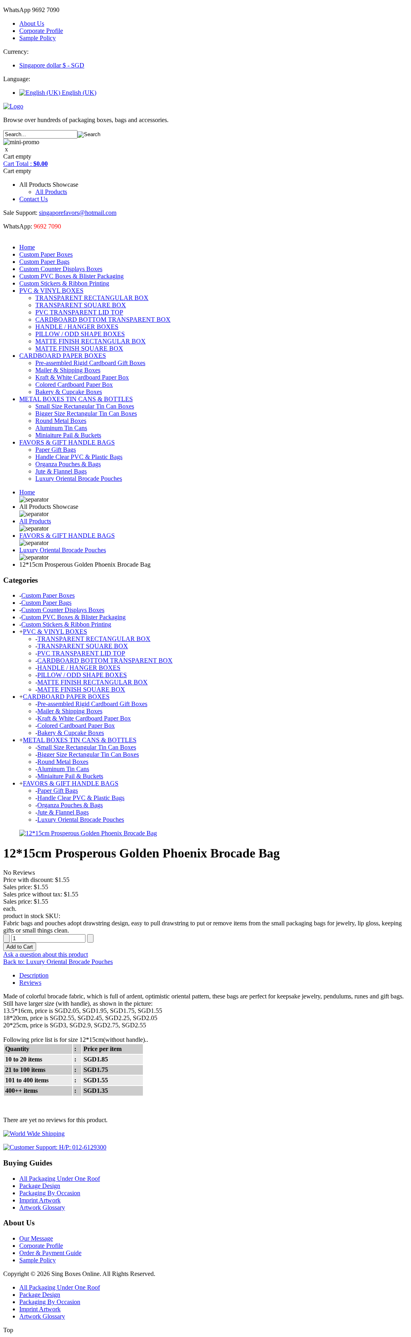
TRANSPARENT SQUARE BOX (80, 305)
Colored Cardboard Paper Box (74, 384)
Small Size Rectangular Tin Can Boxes (84, 406)
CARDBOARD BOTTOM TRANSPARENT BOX (103, 319)
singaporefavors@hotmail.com (77, 212)
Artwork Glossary (42, 1207)
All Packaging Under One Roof (59, 1178)
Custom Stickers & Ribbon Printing (64, 283)
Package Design (39, 1185)
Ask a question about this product (45, 954)
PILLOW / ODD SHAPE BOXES (80, 334)
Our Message (36, 1238)
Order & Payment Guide (50, 1252)
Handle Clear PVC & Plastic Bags (78, 456)
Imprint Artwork (40, 1200)
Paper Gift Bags (55, 449)
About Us (31, 23)
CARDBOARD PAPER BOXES (62, 355)
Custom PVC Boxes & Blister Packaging (71, 276)
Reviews (30, 982)
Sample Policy (37, 38)
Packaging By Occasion (49, 1193)
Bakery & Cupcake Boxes (68, 391)
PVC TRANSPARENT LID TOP (79, 312)
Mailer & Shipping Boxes (67, 370)
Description (34, 975)
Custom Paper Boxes (46, 254)
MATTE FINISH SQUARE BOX (79, 348)
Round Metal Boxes (60, 420)
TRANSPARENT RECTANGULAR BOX (92, 297)
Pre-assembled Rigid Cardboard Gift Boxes (90, 362)
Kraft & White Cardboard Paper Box (82, 377)
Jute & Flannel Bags (61, 471)
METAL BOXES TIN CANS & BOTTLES (76, 399)
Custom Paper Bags (44, 261)
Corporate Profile (41, 30)
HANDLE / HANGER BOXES (76, 326)
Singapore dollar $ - (51, 65)
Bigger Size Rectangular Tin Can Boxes (86, 413)
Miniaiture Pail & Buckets (68, 435)
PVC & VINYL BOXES (51, 290)
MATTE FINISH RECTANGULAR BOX (90, 341)
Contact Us (33, 199)
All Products (51, 191)
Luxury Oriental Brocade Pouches (78, 478)
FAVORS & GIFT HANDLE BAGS (67, 442)
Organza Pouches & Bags (68, 464)
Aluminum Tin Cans (61, 428)
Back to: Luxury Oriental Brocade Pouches (58, 961)
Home (27, 247)
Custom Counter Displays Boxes (60, 268)
